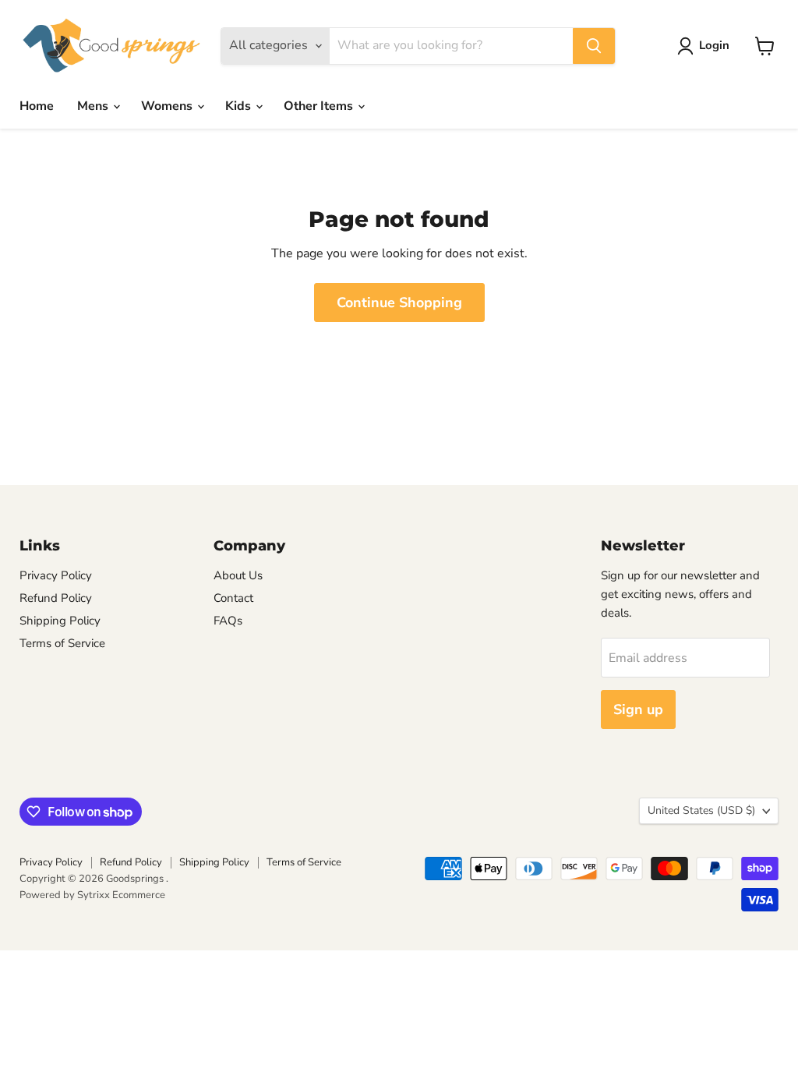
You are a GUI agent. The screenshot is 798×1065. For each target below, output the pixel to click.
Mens (94, 106)
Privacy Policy (55, 575)
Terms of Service (62, 643)
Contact (233, 598)
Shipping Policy (60, 620)
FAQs (228, 620)
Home (36, 106)
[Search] (594, 46)
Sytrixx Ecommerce (121, 895)
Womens (168, 106)
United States (701, 810)
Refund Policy (55, 598)
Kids (239, 106)
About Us (238, 575)
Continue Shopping (399, 302)
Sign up (638, 709)
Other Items (320, 106)
